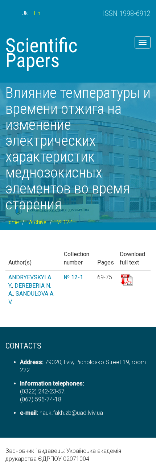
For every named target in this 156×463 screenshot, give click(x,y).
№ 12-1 (65, 222)
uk (24, 13)
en (37, 13)
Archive (37, 222)
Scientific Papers (41, 53)
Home (12, 222)
